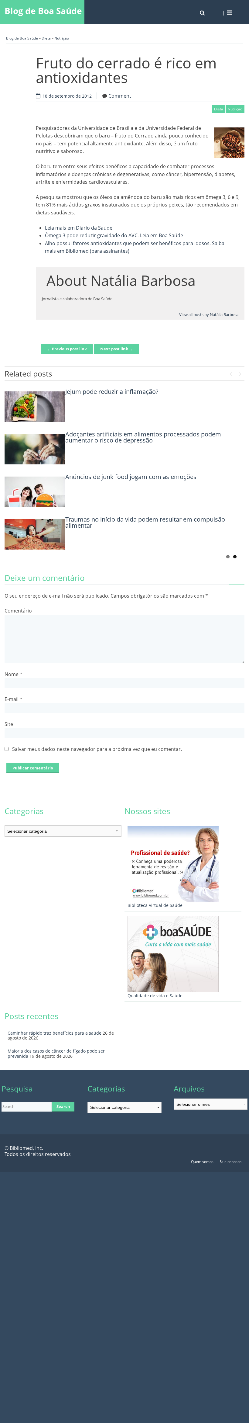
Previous (230, 372)
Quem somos (202, 1161)
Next (239, 372)
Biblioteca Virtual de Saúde (155, 905)
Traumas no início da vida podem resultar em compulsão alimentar (145, 522)
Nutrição (61, 38)
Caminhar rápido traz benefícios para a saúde (54, 1033)
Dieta (46, 38)
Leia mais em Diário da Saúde (78, 227)
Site (9, 724)
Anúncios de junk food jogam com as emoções (130, 477)
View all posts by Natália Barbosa (208, 314)
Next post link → (116, 349)
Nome (13, 674)
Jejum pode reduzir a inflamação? (112, 391)
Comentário (18, 610)
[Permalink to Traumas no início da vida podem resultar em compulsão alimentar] (35, 534)
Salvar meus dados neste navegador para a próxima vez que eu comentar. (97, 749)
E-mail (13, 699)
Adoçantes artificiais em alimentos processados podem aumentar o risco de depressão (143, 437)
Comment (119, 95)
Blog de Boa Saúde (43, 10)
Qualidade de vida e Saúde (155, 995)
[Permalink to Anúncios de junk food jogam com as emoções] (35, 492)
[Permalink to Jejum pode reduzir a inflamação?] (35, 406)
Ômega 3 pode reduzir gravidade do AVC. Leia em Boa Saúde (114, 235)
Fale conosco (230, 1161)
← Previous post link (67, 349)
